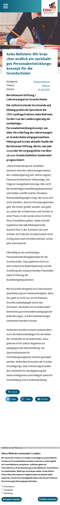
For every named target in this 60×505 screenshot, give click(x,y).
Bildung (46, 85)
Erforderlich (9, 486)
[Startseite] (49, 7)
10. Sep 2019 (44, 89)
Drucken (44, 399)
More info (42, 481)
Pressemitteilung (41, 81)
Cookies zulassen (47, 499)
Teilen (13, 399)
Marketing (8, 493)
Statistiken (8, 490)
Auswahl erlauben (11, 499)
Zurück (14, 392)
